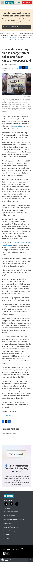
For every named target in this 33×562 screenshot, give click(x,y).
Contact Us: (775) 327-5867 (11, 527)
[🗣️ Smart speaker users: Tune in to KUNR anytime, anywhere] (16, 453)
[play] (3, 560)
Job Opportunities (8, 523)
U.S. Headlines (8, 415)
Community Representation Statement (14, 519)
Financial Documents (9, 515)
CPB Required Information (11, 511)
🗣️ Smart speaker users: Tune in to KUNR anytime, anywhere (16, 468)
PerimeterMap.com (25, 19)
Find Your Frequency (9, 531)
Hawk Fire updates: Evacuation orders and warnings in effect (16, 14)
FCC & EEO (6, 538)
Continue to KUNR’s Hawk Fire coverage (16, 27)
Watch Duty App (16, 21)
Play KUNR (20, 39)
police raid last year (16, 126)
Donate (27, 2)
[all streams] (30, 560)
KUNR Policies (7, 534)
